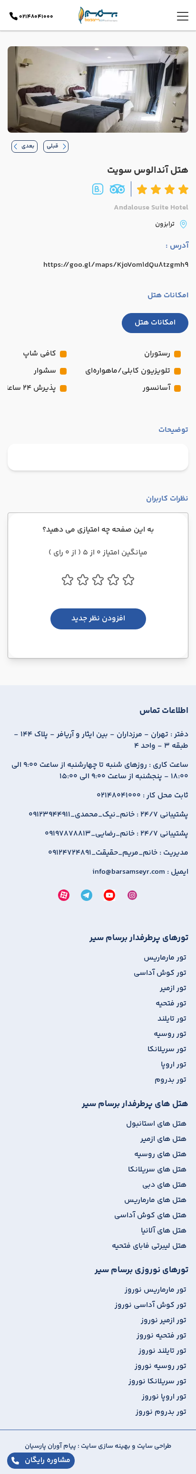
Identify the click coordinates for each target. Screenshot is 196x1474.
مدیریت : (118, 853)
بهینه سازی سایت (104, 1446)
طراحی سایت (153, 1446)
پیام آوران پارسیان (50, 1446)
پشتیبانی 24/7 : (108, 815)
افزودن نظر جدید (98, 619)
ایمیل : (140, 872)
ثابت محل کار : (142, 796)
